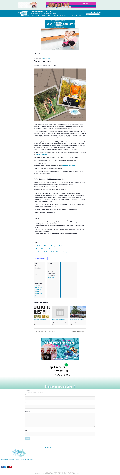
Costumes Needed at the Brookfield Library (45, 331)
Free (36, 285)
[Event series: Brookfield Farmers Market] (34, 324)
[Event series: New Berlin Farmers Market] (52, 324)
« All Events (37, 53)
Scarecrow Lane (38, 277)
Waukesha (37, 291)
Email (27, 403)
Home (33, 15)
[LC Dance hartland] (60, 349)
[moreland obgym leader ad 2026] (71, 4)
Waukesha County (39, 293)
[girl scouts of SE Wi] (60, 369)
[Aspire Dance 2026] (60, 39)
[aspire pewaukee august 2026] (27, 4)
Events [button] (43, 15)
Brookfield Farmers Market (40, 319)
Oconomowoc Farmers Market (77, 319)
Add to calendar (41, 258)
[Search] (99, 14)
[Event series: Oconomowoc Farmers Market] (71, 324)
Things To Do (38, 289)
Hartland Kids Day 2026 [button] (54, 15)
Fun (38, 285)
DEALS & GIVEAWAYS (76, 15)
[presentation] (42, 312)
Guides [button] (66, 15)
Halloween (37, 287)
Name (27, 395)
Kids (41, 287)
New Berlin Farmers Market (58, 319)
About (38, 15)
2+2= (26, 430)
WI (35, 295)
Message (28, 411)
